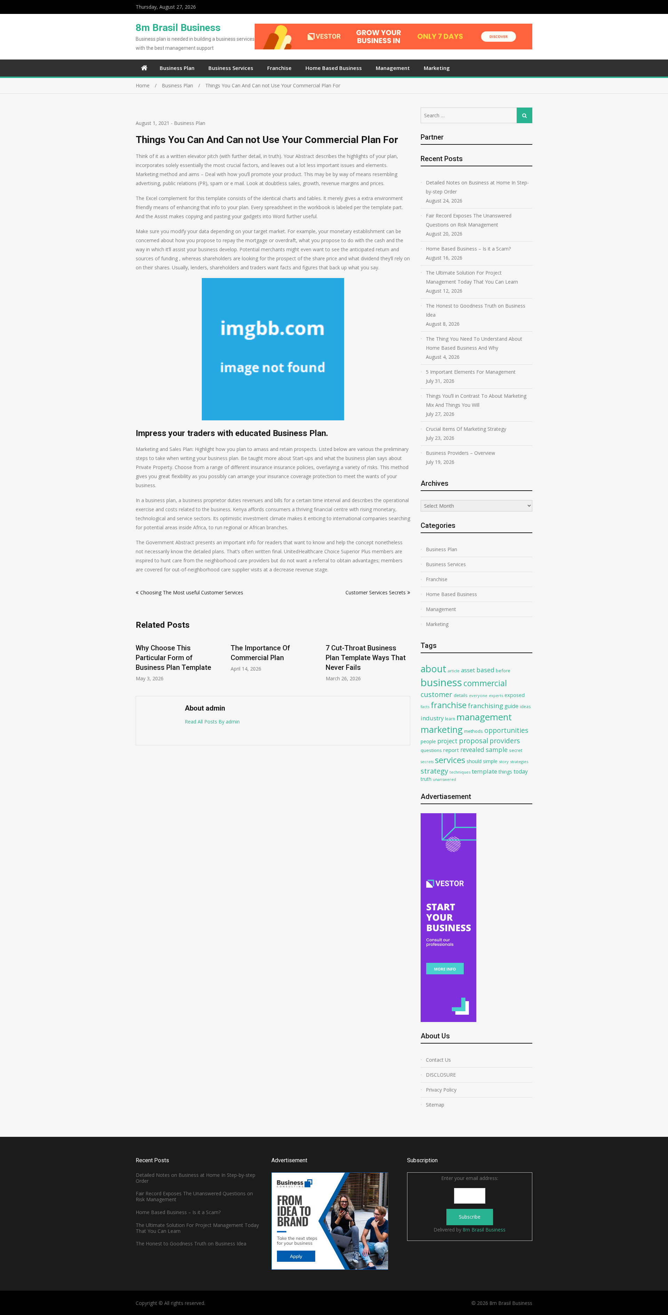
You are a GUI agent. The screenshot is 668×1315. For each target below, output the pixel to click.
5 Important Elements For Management (471, 372)
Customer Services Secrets (375, 592)
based (485, 670)
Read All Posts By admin (212, 721)
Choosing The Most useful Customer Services (191, 592)
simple (490, 761)
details (461, 695)
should (474, 761)
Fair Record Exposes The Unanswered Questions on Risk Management (468, 220)
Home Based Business (333, 67)
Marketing (437, 67)
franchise (449, 705)
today (521, 771)
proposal (473, 740)
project (447, 741)
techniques (460, 772)
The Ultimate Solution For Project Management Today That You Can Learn (472, 277)
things (505, 771)
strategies (519, 761)
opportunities (506, 730)
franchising (485, 705)
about (433, 668)
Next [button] (405, 663)
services (450, 760)
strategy (434, 771)
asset (468, 670)
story (504, 761)
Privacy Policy (441, 1089)
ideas (525, 706)
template (484, 771)
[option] (177, 659)
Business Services (230, 67)
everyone (478, 695)
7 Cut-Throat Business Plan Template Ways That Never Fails (366, 658)
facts (425, 706)
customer (436, 694)
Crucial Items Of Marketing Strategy (466, 429)
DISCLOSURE (441, 1074)
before (503, 670)
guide (511, 706)
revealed (472, 749)
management (484, 717)
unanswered (444, 779)
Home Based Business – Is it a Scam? (468, 248)
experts (496, 695)
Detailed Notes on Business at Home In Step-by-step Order (477, 187)
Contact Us (438, 1059)
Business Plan (177, 67)
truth (426, 779)
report (451, 749)
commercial (485, 683)
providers (505, 740)
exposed (514, 695)
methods (473, 731)
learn (450, 718)
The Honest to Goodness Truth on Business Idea (475, 310)
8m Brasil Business (178, 27)
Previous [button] (140, 663)
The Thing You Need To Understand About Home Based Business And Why (474, 343)
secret (515, 750)
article (454, 670)
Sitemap (435, 1104)
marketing (442, 729)
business (441, 682)
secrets (427, 761)
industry (432, 718)
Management (393, 67)
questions (431, 750)
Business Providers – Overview (460, 453)
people (428, 741)
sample (497, 749)
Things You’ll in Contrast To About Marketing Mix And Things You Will (476, 400)
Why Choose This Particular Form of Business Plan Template (173, 658)
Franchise (279, 67)
